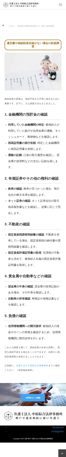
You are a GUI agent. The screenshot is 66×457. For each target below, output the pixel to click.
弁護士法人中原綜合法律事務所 (32, 365)
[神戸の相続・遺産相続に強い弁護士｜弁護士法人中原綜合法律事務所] (20, 4)
